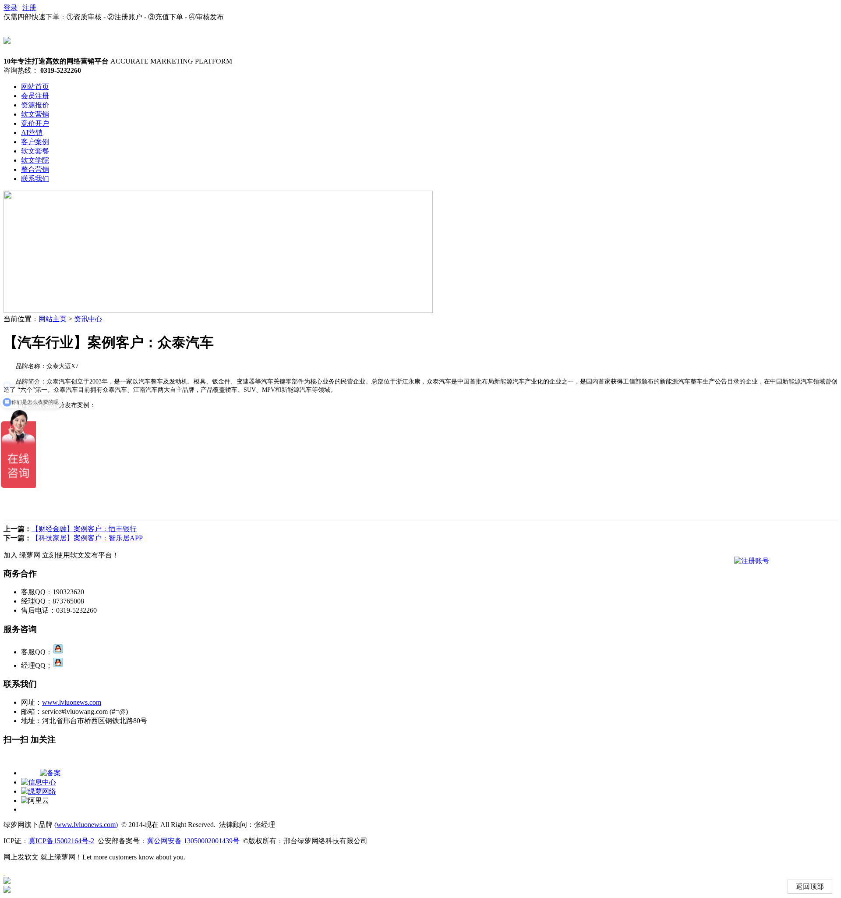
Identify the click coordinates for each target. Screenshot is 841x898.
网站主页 (53, 319)
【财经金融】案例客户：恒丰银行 (84, 528)
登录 (11, 7)
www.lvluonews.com (71, 702)
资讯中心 (88, 319)
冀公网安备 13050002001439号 (193, 841)
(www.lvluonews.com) (86, 824)
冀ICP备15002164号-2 (61, 841)
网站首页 (35, 86)
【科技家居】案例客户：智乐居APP (87, 538)
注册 (29, 7)
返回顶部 (810, 886)
